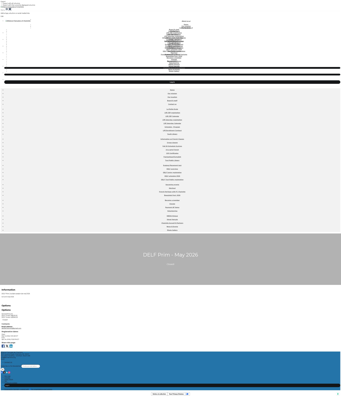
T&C (5, 381)
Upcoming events (174, 51)
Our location (172, 97)
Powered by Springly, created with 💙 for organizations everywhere (28, 389)
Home (186, 24)
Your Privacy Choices (176, 394)
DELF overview (174, 46)
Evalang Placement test (174, 44)
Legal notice (8, 379)
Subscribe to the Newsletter (11, 366)
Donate (174, 59)
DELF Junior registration (172, 172)
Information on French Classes (174, 38)
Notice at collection (159, 394)
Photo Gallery (174, 71)
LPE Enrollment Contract (172, 130)
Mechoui (174, 53)
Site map (7, 376)
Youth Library (172, 134)
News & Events (174, 69)
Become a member (174, 58)
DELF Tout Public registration (172, 180)
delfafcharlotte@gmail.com (11, 328)
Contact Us (8, 362)
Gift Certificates (172, 153)
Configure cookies (10, 383)
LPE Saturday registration (174, 36)
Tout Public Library (172, 160)
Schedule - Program (172, 127)
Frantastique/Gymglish (172, 157)
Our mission (172, 93)
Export (3, 1)
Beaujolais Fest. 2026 (174, 56)
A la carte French (174, 43)
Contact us (172, 104)
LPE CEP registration (174, 33)
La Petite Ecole (174, 31)
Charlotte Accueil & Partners (174, 68)
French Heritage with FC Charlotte (172, 192)
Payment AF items (172, 207)
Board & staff (174, 29)
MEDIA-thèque (174, 64)
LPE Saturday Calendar (172, 123)
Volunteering (174, 63)
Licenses (7, 378)
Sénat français (174, 66)
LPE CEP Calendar (172, 116)
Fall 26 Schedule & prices (172, 146)
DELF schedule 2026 (174, 49)
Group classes (174, 39)
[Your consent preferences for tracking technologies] (338, 394)
